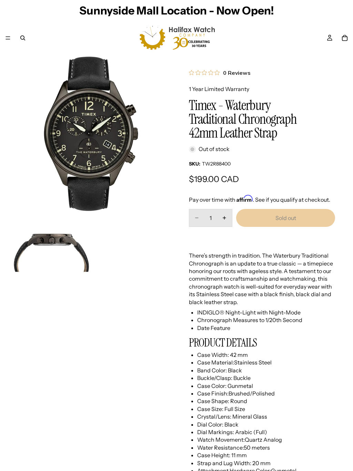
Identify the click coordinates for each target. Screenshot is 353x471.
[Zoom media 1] (91, 134)
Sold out (285, 217)
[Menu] (8, 38)
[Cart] (344, 38)
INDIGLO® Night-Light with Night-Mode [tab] (249, 312)
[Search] (22, 38)
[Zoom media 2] (51, 252)
